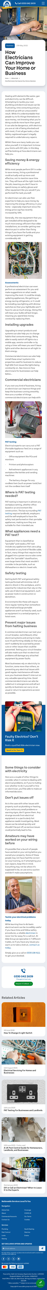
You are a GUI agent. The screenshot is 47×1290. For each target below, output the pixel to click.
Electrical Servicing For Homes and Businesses (20, 1071)
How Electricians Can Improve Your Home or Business (20, 81)
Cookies (27, 1220)
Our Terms (27, 1216)
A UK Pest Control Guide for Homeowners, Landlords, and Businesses (23, 1149)
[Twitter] (13, 1259)
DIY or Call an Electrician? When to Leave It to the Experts (23, 1189)
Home (7, 78)
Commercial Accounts (9, 1216)
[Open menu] (43, 3)
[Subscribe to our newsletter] (42, 1248)
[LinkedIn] (18, 1259)
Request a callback (22, 984)
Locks (4, 1235)
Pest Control (6, 1232)
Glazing (4, 1239)
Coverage (27, 1210)
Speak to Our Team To (14, 750)
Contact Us (6, 1220)
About (4, 1213)
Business (9, 46)
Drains (26, 1235)
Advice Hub (14, 78)
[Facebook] (3, 1259)
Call (26, 3)
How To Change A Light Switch (18, 1033)
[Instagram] (8, 1259)
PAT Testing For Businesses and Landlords (23, 1110)
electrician (31, 933)
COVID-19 (27, 1213)
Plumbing (5, 1229)
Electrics (27, 1232)
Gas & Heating (29, 1229)
